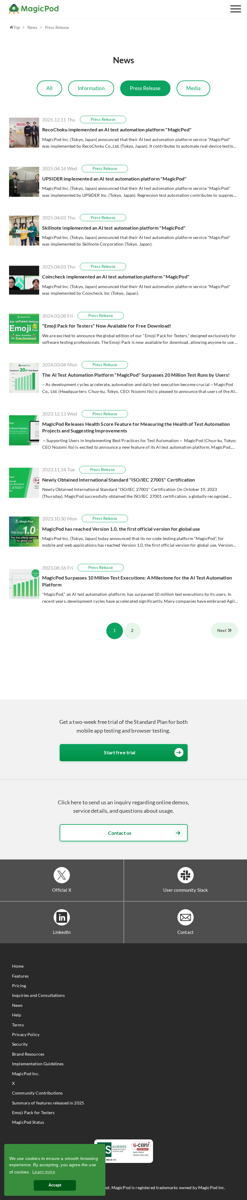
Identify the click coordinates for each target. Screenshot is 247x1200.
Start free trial (119, 752)
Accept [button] (54, 1185)
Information (91, 88)
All (49, 88)
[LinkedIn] (62, 917)
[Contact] (185, 917)
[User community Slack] (185, 875)
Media (193, 88)
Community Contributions (37, 1092)
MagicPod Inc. (25, 1073)
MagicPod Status (28, 1122)
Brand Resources (28, 1054)
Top (17, 27)
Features (20, 976)
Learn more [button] (43, 1171)
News (32, 27)
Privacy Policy (25, 1034)
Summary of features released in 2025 (48, 1102)
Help (16, 1014)
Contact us (119, 833)
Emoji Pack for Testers (33, 1112)
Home (18, 966)
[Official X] (62, 875)
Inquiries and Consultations (38, 995)
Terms (18, 1024)
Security (20, 1044)
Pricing (19, 985)
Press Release (57, 27)
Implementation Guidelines (38, 1063)
